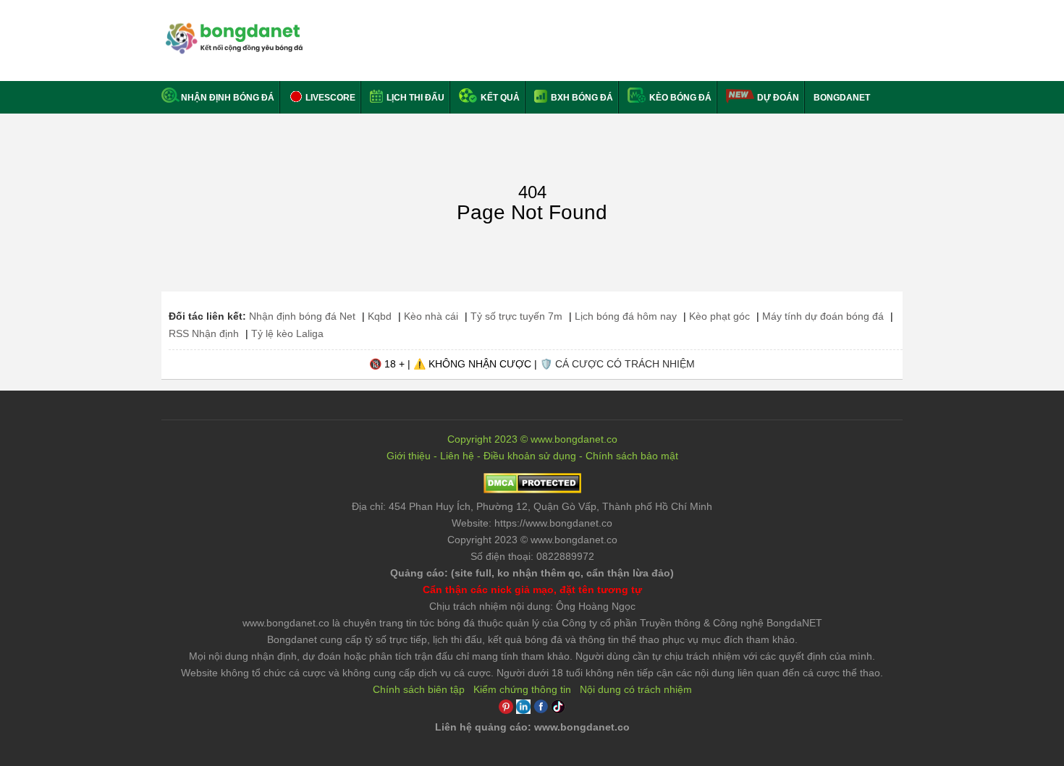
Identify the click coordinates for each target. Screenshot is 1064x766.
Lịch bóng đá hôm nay (626, 316)
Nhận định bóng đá (227, 98)
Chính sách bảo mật (632, 455)
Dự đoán (778, 98)
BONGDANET (842, 98)
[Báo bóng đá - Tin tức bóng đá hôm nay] (232, 28)
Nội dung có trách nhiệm (636, 689)
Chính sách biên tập (419, 689)
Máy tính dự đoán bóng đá (823, 316)
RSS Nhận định (204, 333)
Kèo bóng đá (679, 98)
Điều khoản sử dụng (530, 455)
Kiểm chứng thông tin (522, 689)
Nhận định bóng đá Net (302, 316)
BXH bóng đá (581, 98)
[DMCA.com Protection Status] (532, 489)
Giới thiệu (409, 455)
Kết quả (499, 98)
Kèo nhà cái (431, 316)
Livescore (329, 98)
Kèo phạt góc (719, 316)
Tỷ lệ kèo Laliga (287, 333)
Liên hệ (457, 455)
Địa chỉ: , (532, 506)
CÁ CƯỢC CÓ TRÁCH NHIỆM (625, 364)
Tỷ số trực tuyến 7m (516, 316)
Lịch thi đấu (414, 98)
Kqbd (380, 316)
